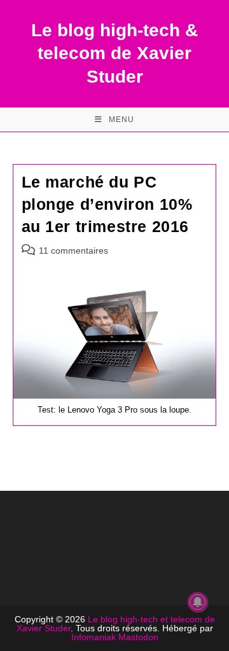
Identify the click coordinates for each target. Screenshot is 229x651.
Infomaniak (93, 637)
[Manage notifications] (198, 602)
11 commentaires (73, 250)
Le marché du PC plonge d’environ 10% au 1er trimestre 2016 (107, 204)
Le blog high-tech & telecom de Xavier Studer (114, 53)
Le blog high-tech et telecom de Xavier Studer (116, 623)
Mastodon (138, 637)
